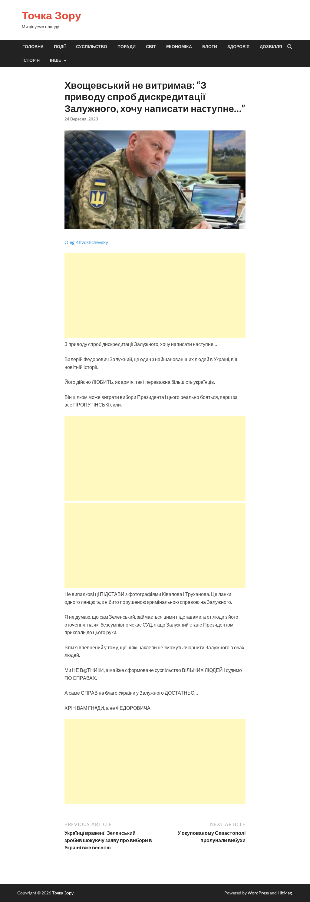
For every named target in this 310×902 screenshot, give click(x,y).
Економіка (179, 46)
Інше (55, 60)
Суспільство (91, 46)
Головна (33, 46)
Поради (126, 46)
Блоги (209, 46)
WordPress (258, 892)
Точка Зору (51, 15)
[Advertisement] (155, 295)
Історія (31, 60)
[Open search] (289, 47)
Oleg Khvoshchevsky (86, 242)
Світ (151, 46)
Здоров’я (238, 46)
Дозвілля (271, 46)
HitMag (285, 892)
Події (60, 46)
